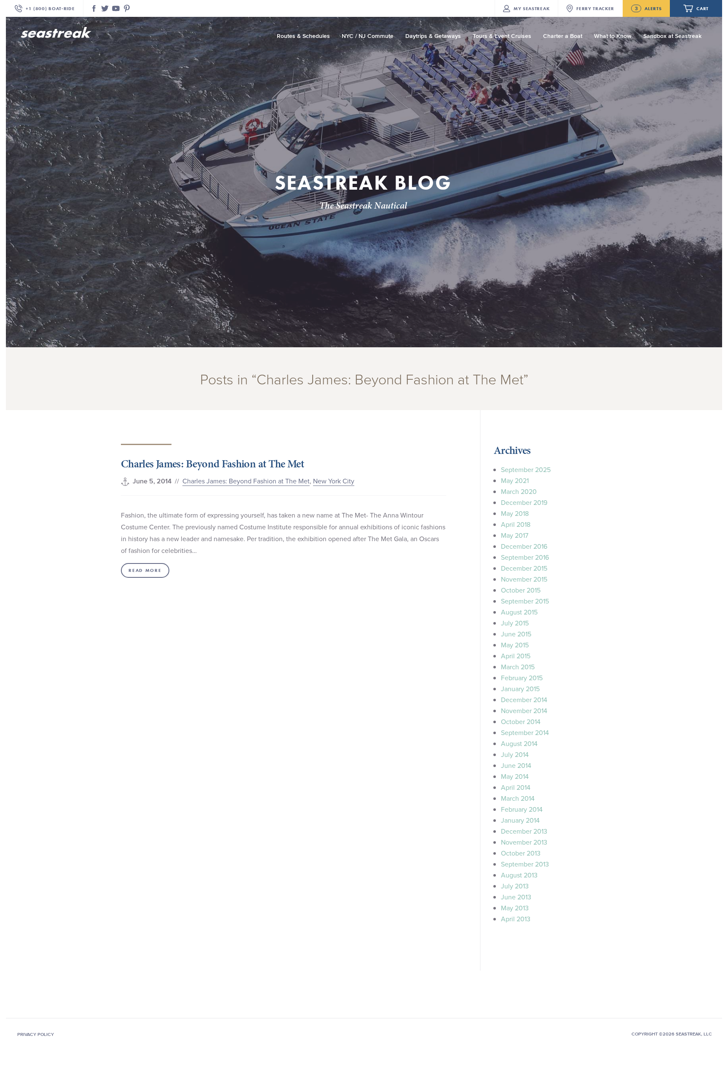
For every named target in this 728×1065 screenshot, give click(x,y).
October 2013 (521, 853)
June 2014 (516, 765)
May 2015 (515, 644)
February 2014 (522, 809)
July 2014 (515, 754)
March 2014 (518, 798)
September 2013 (525, 864)
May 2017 (514, 535)
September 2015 (525, 601)
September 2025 (526, 469)
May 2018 (515, 513)
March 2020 (519, 491)
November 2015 (524, 579)
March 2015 (518, 666)
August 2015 (519, 612)
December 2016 (524, 546)
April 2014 (515, 787)
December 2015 (524, 568)
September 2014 (525, 732)
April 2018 (515, 524)
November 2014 (524, 710)
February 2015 (522, 677)
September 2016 (525, 557)
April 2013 (515, 918)
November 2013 (524, 842)
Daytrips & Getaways (433, 36)
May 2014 (515, 776)
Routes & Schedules (303, 36)
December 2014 (524, 699)
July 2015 (515, 623)
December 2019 (524, 502)
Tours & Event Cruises (502, 36)
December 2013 (524, 831)
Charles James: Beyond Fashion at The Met (212, 463)
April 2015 (515, 655)
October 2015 (521, 590)
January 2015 (520, 688)
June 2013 (516, 896)
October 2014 (521, 721)
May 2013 (515, 907)
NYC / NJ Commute (367, 36)
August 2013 (519, 875)
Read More (144, 570)
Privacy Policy (35, 1034)
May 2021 (515, 480)
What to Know (613, 36)
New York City (333, 481)
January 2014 (520, 820)
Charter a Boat (562, 36)
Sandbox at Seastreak (672, 36)
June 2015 (516, 633)
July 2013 (515, 886)
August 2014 (519, 743)
